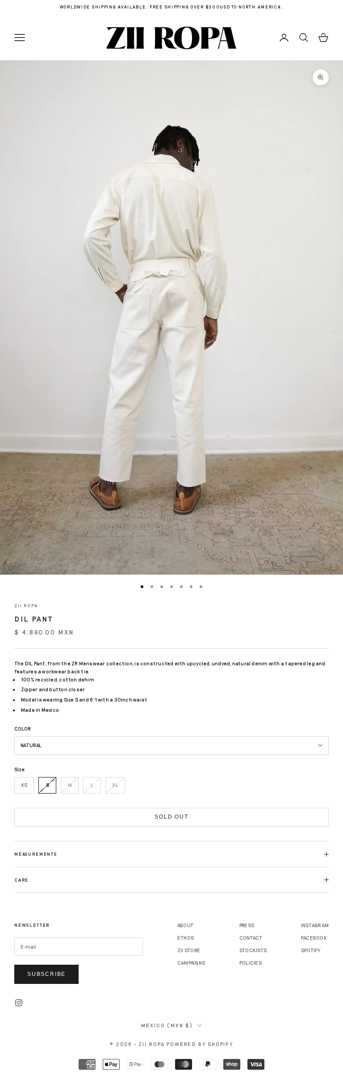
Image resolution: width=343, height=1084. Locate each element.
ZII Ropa (26, 605)
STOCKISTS (253, 950)
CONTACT (251, 938)
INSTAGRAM (315, 925)
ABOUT (185, 925)
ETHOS (185, 938)
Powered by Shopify (200, 1044)
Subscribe (46, 974)
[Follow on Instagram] (18, 1002)
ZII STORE (188, 950)
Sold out (171, 817)
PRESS (246, 925)
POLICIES (250, 963)
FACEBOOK (314, 938)
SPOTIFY (311, 950)
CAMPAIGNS (191, 963)
